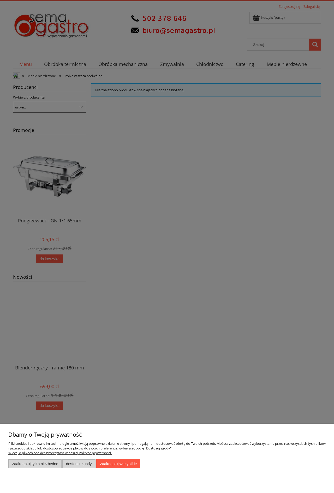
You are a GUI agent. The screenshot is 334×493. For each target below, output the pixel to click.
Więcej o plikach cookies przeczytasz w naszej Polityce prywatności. (60, 453)
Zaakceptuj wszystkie (118, 463)
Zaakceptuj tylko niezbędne (35, 463)
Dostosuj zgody (79, 463)
